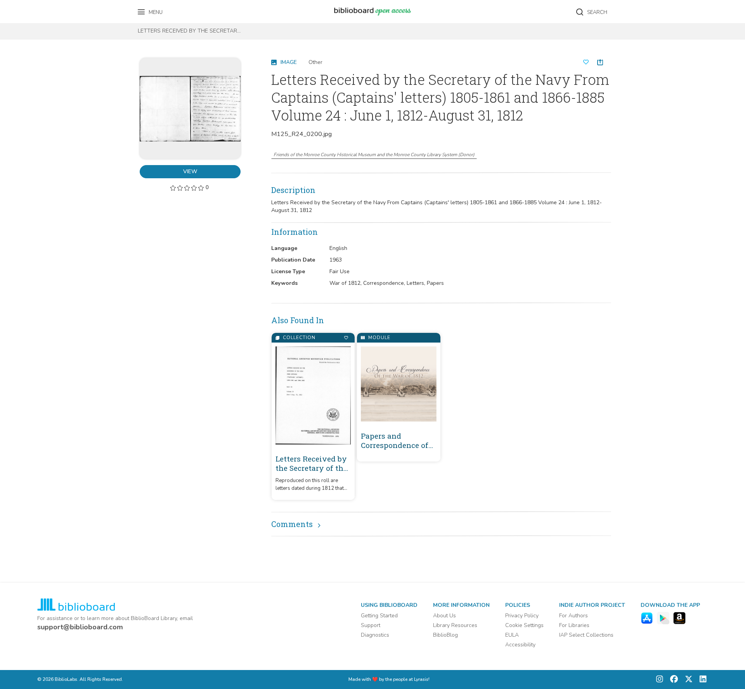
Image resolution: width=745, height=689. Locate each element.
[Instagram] (660, 679)
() (374, 155)
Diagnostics (375, 635)
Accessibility (520, 644)
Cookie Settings (524, 625)
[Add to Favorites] (346, 338)
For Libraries (574, 625)
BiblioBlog (445, 635)
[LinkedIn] (701, 679)
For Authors (573, 615)
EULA (512, 635)
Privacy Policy (522, 615)
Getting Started (379, 615)
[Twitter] (686, 679)
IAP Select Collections (586, 635)
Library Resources (455, 625)
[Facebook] (672, 679)
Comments (292, 524)
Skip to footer (39, 8)
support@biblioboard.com (80, 627)
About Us (444, 615)
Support (370, 625)
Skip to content (41, 8)
